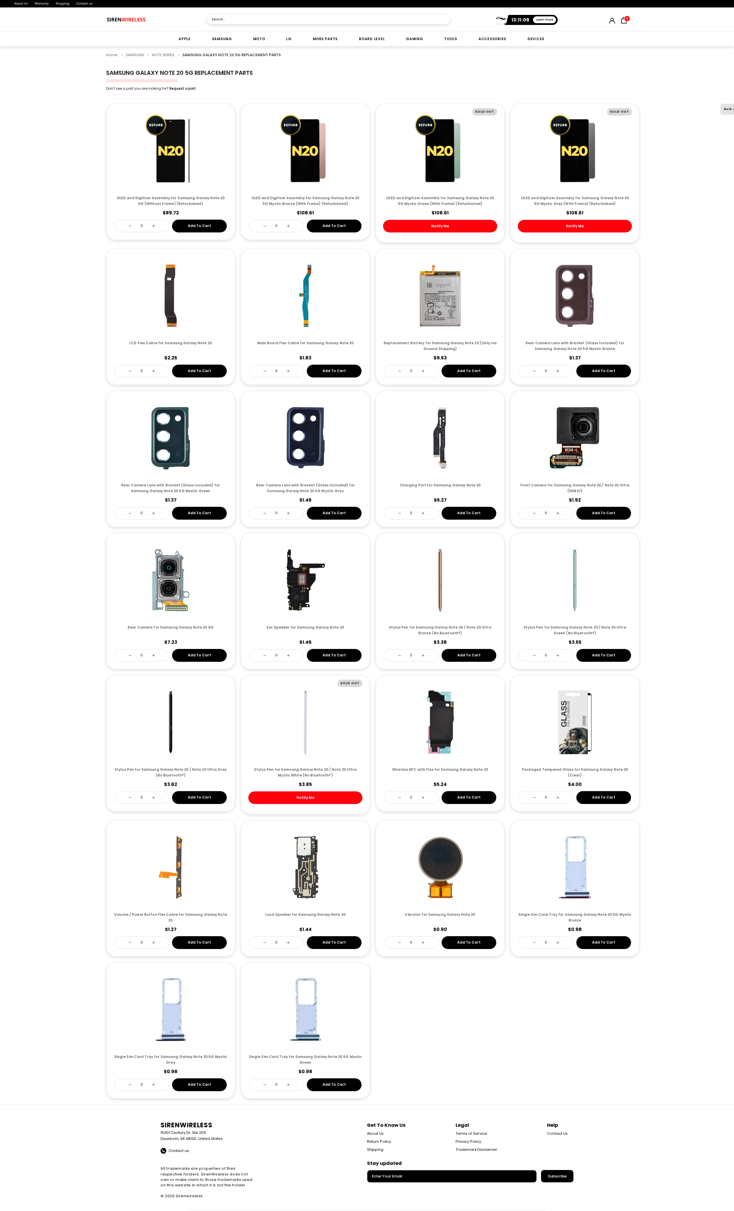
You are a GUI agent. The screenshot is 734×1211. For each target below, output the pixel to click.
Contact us (84, 3)
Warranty (42, 3)
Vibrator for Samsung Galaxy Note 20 (440, 914)
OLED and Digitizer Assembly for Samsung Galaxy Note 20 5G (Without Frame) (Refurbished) (171, 200)
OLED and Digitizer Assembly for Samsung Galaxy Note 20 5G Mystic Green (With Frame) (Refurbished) (440, 200)
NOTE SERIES (163, 55)
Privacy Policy (468, 1141)
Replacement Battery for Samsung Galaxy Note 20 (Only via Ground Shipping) (440, 346)
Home (112, 55)
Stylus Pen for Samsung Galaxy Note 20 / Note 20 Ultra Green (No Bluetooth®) (575, 630)
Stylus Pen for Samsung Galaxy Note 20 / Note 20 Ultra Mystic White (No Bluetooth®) (305, 772)
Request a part (182, 88)
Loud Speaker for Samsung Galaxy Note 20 (305, 914)
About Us (21, 3)
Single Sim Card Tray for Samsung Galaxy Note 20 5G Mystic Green (305, 1059)
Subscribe (557, 1176)
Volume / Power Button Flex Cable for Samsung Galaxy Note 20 (170, 917)
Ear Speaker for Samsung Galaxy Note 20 (305, 627)
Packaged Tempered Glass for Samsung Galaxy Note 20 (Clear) (575, 772)
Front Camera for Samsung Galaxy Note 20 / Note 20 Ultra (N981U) (575, 488)
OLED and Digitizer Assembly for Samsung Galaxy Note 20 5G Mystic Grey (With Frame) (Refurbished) (575, 200)
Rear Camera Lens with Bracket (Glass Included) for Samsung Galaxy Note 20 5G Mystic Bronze (575, 346)
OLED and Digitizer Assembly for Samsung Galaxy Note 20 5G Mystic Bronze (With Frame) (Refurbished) (305, 200)
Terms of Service (471, 1133)
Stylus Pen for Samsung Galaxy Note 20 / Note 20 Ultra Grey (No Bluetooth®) (170, 772)
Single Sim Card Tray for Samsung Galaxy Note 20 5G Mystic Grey (170, 1059)
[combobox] (328, 19)
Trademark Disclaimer (476, 1149)
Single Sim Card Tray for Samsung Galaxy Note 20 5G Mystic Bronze (575, 917)
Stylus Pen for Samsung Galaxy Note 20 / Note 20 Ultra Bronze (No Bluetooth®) (440, 630)
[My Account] (612, 19)
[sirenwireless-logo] (126, 19)
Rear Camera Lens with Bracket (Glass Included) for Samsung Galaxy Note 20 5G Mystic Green (170, 488)
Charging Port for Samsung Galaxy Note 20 (440, 485)
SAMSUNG (135, 55)
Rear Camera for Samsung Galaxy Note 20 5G (171, 627)
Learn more (544, 19)
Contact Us (557, 1133)
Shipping (62, 3)
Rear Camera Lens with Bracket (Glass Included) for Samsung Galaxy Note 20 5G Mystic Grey (305, 488)
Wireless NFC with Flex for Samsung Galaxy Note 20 (440, 769)
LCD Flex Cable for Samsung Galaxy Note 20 (170, 343)
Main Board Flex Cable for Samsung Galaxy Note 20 (305, 343)
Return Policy (379, 1141)
